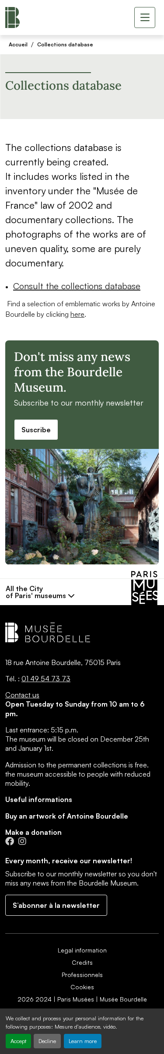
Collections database (65, 44)
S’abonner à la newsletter (56, 905)
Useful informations (38, 799)
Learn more (83, 1040)
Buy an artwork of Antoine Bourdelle (66, 816)
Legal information (82, 950)
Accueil (18, 44)
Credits (82, 962)
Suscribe (36, 429)
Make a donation (33, 832)
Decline (47, 1040)
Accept (18, 1040)
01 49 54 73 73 (45, 678)
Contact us (22, 694)
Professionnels (82, 974)
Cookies (82, 987)
